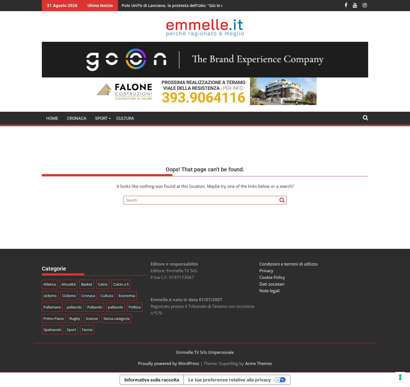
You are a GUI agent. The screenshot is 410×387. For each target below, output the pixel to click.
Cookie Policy (272, 277)
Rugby (74, 318)
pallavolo (74, 307)
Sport (71, 329)
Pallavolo (94, 307)
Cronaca (76, 118)
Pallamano (52, 307)
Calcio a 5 (121, 284)
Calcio (103, 284)
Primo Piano (54, 318)
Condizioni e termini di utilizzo (288, 264)
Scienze (92, 318)
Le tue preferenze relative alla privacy (229, 380)
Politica (135, 307)
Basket (86, 284)
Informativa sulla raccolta (151, 380)
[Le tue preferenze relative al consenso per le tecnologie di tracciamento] (400, 377)
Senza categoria (116, 318)
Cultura (125, 118)
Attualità (68, 284)
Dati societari (271, 284)
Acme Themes (258, 363)
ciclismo (50, 295)
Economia (127, 295)
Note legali (269, 290)
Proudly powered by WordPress (168, 363)
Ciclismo (69, 295)
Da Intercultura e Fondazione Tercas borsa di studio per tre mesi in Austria (193, 5)
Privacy (266, 270)
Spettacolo (52, 329)
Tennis (87, 329)
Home (52, 118)
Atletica (50, 284)
